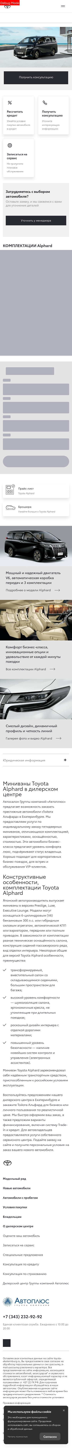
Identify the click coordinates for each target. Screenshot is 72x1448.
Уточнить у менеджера (36, 220)
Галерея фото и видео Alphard (29, 738)
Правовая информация (17, 1402)
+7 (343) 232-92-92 (22, 1316)
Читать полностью (18, 1436)
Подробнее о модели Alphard (28, 590)
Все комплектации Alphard (26, 669)
